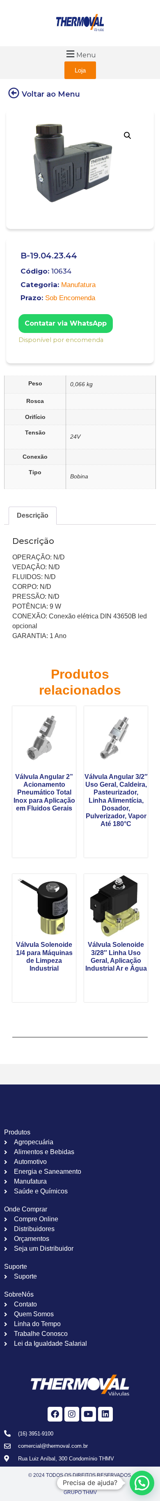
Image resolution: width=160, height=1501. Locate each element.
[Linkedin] (105, 1414)
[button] (80, 53)
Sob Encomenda (70, 298)
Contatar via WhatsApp (66, 323)
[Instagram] (71, 1414)
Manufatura (78, 285)
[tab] (33, 516)
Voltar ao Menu (51, 94)
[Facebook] (55, 1414)
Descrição (32, 515)
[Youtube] (88, 1414)
